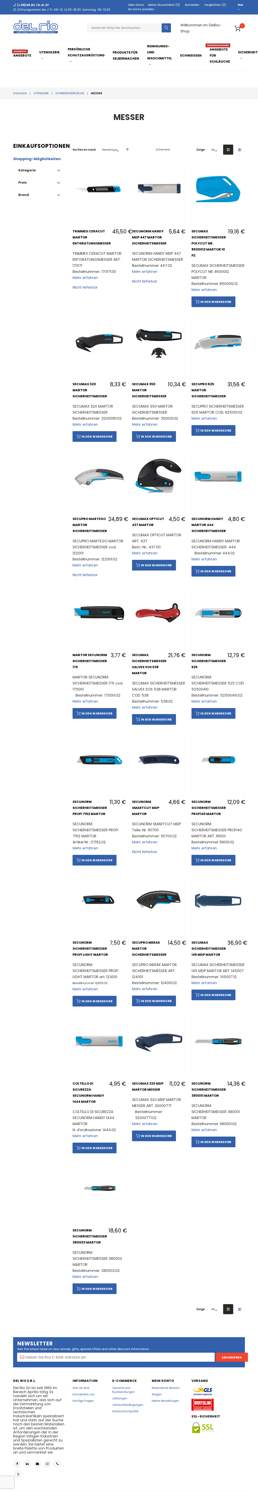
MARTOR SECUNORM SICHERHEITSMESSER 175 (90, 661)
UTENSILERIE (41, 93)
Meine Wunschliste (163, 5)
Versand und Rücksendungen (123, 1390)
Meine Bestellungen (165, 1401)
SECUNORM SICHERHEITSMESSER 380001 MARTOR (208, 1089)
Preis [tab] (22, 182)
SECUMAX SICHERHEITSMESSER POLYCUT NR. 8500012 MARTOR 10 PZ (208, 243)
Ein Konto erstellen (141, 9)
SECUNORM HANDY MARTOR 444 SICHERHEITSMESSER (208, 525)
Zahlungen (119, 1398)
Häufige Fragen (83, 1401)
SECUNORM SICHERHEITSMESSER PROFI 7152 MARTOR (90, 807)
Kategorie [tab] (27, 170)
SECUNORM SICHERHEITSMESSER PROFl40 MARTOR (208, 807)
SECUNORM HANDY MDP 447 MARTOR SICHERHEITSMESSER (149, 237)
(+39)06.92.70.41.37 (33, 5)
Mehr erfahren (85, 277)
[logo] (35, 32)
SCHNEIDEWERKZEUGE (69, 93)
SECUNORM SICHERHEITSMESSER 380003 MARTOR (90, 1236)
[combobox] (124, 27)
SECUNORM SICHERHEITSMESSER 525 (208, 661)
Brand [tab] (23, 195)
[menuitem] (23, 55)
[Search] (166, 27)
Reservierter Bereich (166, 1388)
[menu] (134, 55)
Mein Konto (136, 5)
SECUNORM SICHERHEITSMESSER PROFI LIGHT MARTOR (90, 948)
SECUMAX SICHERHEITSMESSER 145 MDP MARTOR (208, 948)
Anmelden (192, 5)
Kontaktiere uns (84, 1394)
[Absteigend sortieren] (127, 149)
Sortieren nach (84, 149)
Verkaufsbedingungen (127, 1405)
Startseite (20, 93)
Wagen (157, 1394)
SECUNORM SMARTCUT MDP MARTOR (145, 807)
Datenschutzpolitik (125, 1411)
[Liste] (240, 150)
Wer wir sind (81, 1388)
